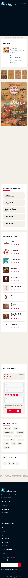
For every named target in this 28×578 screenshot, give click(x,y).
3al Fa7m (14, 324)
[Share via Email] (13, 463)
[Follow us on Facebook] (2, 501)
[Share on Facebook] (5, 463)
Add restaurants (8, 535)
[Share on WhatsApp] (17, 463)
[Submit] (20, 565)
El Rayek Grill (15, 250)
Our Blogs (6, 512)
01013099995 (14, 50)
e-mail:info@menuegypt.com (9, 560)
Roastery (14, 268)
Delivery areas (14, 62)
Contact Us (7, 520)
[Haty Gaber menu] (4, 74)
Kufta (12, 242)
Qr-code (6, 545)
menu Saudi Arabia (9, 523)
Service (3, 531)
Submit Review (13, 411)
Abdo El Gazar (16, 286)
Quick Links (4, 505)
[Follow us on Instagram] (6, 501)
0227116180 (21, 50)
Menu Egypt (15, 569)
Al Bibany (14, 277)
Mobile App (7, 516)
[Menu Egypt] (8, 3)
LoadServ (20, 577)
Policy (5, 527)
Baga (12, 295)
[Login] (22, 3)
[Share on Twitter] (9, 463)
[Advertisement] (14, 22)
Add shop (6, 538)
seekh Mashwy (16, 259)
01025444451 (14, 48)
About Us (6, 509)
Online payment (8, 549)
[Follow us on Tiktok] (9, 501)
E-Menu (6, 542)
